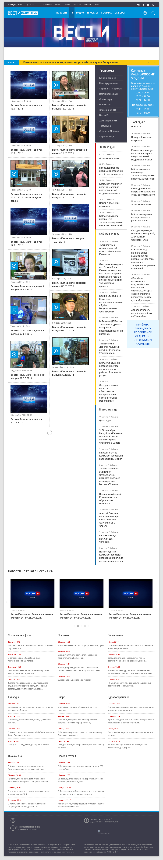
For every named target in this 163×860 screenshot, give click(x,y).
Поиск (96, 5)
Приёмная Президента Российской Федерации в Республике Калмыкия (143, 334)
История (58, 5)
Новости (61, 12)
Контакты (88, 5)
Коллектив (47, 5)
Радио (80, 12)
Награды (67, 5)
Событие (109, 154)
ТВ (71, 12)
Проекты (92, 12)
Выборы (120, 12)
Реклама (106, 12)
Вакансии (77, 5)
